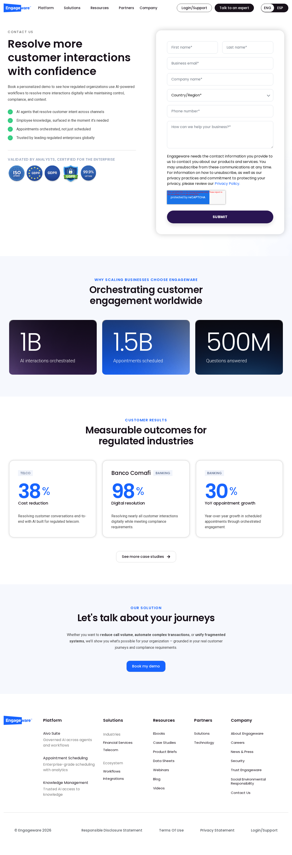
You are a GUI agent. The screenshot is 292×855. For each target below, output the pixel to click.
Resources (100, 7)
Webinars (161, 769)
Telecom (110, 749)
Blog (156, 779)
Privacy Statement (217, 830)
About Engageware (247, 733)
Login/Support (264, 830)
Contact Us (240, 792)
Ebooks (159, 733)
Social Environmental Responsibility (248, 781)
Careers (238, 742)
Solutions (72, 7)
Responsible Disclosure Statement (111, 830)
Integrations (113, 778)
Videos (159, 788)
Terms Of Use (171, 830)
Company (148, 7)
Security (238, 760)
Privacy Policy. (227, 183)
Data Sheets (164, 760)
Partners (126, 7)
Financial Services (118, 742)
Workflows (111, 771)
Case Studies (164, 742)
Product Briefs (165, 751)
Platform (46, 7)
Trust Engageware (246, 769)
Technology (204, 742)
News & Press (242, 751)
